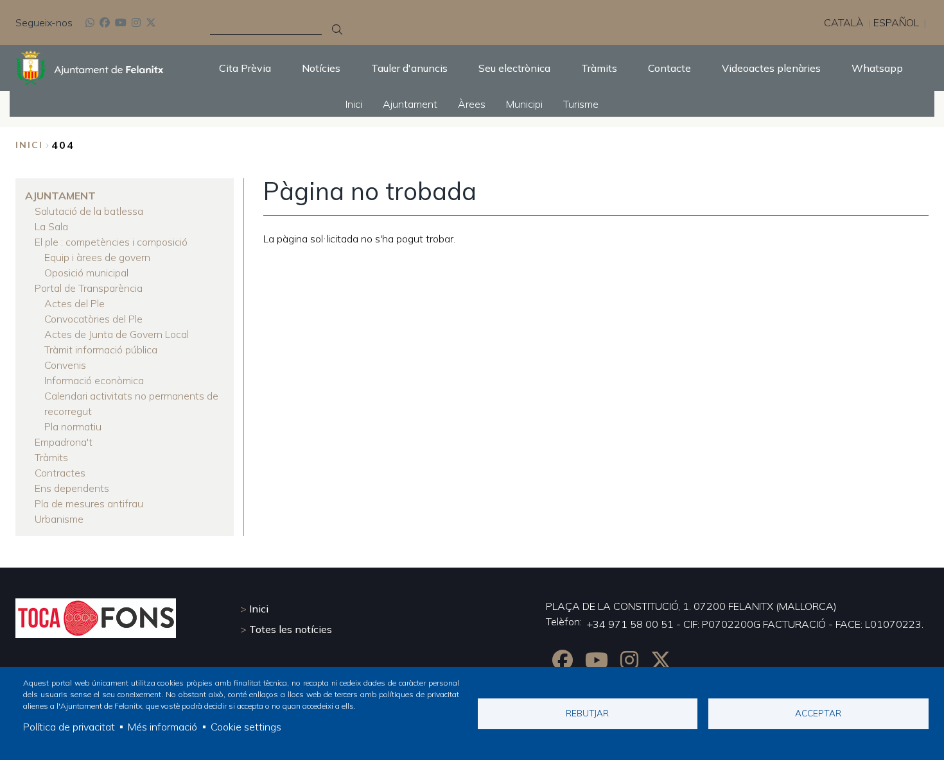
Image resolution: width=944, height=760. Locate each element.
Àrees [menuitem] (471, 103)
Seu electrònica (514, 68)
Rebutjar (587, 712)
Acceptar (818, 712)
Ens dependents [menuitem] (72, 488)
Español (896, 22)
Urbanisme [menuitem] (59, 518)
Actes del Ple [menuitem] (74, 303)
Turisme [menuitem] (581, 103)
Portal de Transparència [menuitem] (89, 288)
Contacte (669, 68)
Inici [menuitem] (353, 103)
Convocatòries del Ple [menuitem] (93, 318)
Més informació (162, 726)
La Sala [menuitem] (51, 226)
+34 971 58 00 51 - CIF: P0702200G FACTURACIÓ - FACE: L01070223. (755, 624)
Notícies (321, 68)
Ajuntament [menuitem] (410, 103)
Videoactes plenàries (771, 68)
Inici (29, 145)
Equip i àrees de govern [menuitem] (97, 257)
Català (844, 22)
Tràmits (599, 68)
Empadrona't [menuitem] (63, 441)
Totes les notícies (290, 629)
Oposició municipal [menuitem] (86, 272)
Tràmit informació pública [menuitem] (100, 349)
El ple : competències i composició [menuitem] (111, 241)
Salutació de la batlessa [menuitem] (89, 211)
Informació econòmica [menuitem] (94, 380)
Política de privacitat (69, 726)
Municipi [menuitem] (524, 103)
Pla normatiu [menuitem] (72, 426)
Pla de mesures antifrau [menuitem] (89, 503)
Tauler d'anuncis (409, 68)
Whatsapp (877, 68)
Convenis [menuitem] (65, 365)
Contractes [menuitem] (60, 472)
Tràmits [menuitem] (51, 457)
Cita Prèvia (245, 68)
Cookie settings (246, 726)
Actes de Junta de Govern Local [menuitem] (116, 334)
